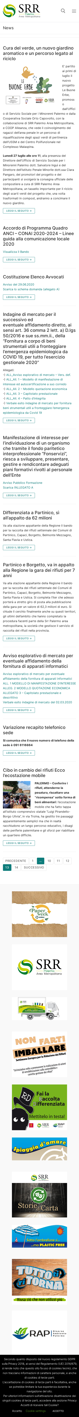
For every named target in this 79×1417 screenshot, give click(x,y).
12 (67, 861)
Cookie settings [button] (36, 1411)
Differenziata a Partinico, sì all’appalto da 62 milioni (31, 515)
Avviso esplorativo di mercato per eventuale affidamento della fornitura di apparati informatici (38, 661)
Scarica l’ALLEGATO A (18, 487)
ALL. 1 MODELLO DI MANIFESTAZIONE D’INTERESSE (39, 683)
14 (16, 867)
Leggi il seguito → (19, 210)
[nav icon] (74, 11)
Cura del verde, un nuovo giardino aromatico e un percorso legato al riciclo (38, 53)
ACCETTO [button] (58, 1411)
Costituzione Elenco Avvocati (33, 276)
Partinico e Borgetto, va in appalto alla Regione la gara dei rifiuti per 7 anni (39, 570)
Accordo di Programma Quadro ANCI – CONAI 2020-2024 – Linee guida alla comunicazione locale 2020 (38, 236)
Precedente (15, 861)
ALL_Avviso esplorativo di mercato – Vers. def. (38, 375)
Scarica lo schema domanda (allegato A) (31, 289)
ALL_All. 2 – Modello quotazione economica (36, 389)
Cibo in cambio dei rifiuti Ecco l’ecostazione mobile (34, 772)
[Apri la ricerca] (63, 11)
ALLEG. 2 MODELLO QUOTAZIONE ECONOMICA (36, 688)
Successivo (34, 867)
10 (49, 861)
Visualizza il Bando (16, 252)
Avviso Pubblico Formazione (22, 483)
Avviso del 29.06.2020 (18, 284)
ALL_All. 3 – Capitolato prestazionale (32, 393)
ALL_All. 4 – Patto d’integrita (26, 398)
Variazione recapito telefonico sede (34, 730)
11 (58, 861)
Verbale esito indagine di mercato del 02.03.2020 (37, 702)
